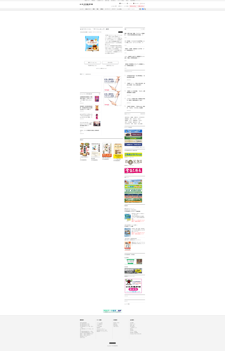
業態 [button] (94, 9)
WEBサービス (87, 0)
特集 (97, 9)
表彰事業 (131, 330)
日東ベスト (136, 117)
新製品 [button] (101, 9)
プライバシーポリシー (101, 328)
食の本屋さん (113, 0)
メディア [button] (113, 9)
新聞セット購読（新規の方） (85, 335)
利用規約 (98, 327)
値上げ (135, 123)
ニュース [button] (81, 9)
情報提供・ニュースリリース (102, 331)
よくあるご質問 (114, 6)
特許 (132, 123)
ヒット (130, 120)
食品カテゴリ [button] (88, 9)
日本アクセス (127, 117)
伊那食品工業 (135, 120)
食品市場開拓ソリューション (135, 0)
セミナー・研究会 (121, 0)
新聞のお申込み (141, 6)
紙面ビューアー (123, 3)
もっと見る (119, 9)
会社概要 (131, 322)
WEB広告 (93, 0)
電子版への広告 (116, 322)
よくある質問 (99, 326)
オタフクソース (88, 74)
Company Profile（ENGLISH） (136, 333)
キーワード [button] (107, 9)
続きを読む (110, 62)
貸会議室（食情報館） (134, 332)
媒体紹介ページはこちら (129, 157)
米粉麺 (132, 117)
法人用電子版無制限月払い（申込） (86, 331)
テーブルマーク (142, 117)
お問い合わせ (82, 337)
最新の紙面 (137, 3)
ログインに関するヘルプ (101, 68)
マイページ (113, 343)
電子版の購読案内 (83, 322)
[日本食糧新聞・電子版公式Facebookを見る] (143, 9)
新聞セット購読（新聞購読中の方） (86, 333)
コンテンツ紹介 (100, 322)
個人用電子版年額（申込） (85, 325)
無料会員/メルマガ (83, 336)
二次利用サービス (100, 0)
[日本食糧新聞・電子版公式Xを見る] (145, 9)
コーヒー (140, 120)
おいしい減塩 (140, 123)
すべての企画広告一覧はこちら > (139, 147)
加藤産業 (126, 120)
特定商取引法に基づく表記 (102, 330)
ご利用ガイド (120, 6)
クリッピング (130, 3)
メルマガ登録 (126, 6)
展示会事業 (115, 325)
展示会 (127, 0)
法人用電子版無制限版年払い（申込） (87, 332)
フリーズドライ (127, 123)
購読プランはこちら (92, 62)
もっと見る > (143, 29)
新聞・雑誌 (107, 0)
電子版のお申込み (133, 6)
